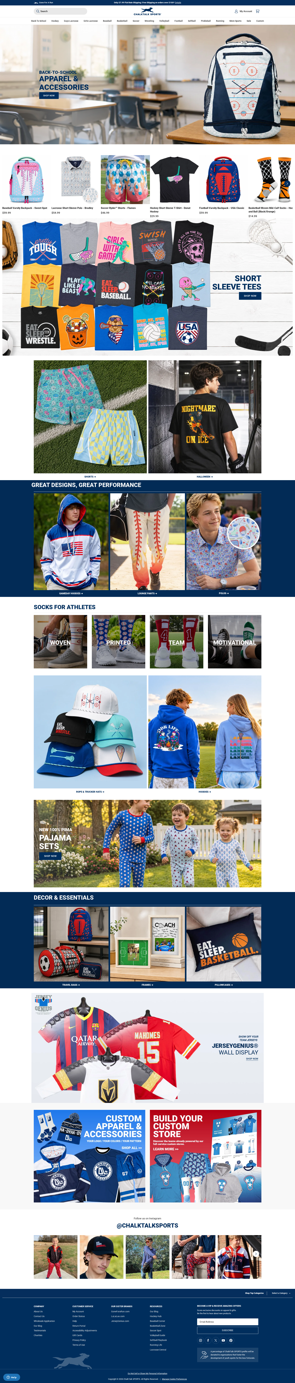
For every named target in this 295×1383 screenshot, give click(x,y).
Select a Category (279, 1293)
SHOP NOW (49, 95)
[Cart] (257, 11)
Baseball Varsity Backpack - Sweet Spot (24, 208)
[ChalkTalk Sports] (148, 11)
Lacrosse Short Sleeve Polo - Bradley (72, 208)
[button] (55, 21)
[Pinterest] (230, 1340)
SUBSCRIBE (227, 1330)
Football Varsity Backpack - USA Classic (221, 208)
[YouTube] (223, 1340)
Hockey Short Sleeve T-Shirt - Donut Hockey (170, 210)
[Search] (38, 11)
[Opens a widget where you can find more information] (11, 1377)
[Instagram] (200, 1340)
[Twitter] (215, 1340)
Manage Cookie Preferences (174, 1379)
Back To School (38, 21)
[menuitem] (243, 11)
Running (220, 21)
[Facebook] (208, 1340)
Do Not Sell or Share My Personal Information (147, 1373)
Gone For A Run (46, 2)
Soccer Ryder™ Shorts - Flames (118, 208)
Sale (249, 21)
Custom (260, 21)
